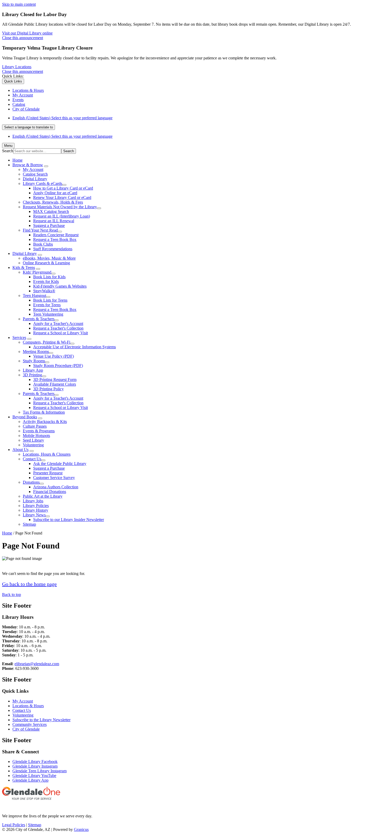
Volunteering (33, 445)
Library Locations (16, 67)
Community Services (29, 724)
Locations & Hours (28, 706)
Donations (31, 482)
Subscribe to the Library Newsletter (41, 720)
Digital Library (35, 179)
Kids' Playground (37, 272)
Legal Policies (13, 825)
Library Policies (36, 505)
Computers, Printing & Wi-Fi (46, 342)
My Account (33, 169)
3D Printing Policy (48, 389)
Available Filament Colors (54, 384)
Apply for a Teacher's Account (58, 323)
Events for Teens (47, 305)
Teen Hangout (34, 295)
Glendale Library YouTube (34, 775)
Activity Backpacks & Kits (45, 421)
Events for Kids (46, 281)
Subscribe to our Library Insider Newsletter (68, 519)
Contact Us (32, 459)
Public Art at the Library (42, 496)
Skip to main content (19, 4)
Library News (34, 515)
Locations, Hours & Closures (46, 454)
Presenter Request (47, 473)
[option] (195, 118)
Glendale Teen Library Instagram (39, 771)
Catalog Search (35, 174)
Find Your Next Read (40, 230)
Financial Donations (49, 491)
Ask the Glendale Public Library (59, 463)
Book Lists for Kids (49, 277)
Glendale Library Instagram (35, 766)
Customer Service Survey (54, 477)
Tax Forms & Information (44, 412)
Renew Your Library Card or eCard (62, 197)
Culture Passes (35, 426)
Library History (35, 510)
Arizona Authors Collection (55, 487)
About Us (20, 449)
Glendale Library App (30, 780)
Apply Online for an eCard (55, 193)
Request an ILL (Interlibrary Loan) (61, 216)
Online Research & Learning (46, 263)
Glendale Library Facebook (35, 761)
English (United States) (62, 118)
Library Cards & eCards (42, 183)
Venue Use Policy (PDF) (53, 356)
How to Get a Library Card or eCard (63, 188)
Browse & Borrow (27, 165)
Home (7, 533)
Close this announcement (22, 38)
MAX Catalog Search (51, 211)
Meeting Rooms (36, 351)
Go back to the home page (29, 584)
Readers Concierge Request (56, 235)
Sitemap (29, 524)
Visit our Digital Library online (27, 33)
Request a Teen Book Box (54, 239)
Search (7, 151)
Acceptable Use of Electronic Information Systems (74, 347)
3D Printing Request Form (54, 379)
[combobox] (28, 127)
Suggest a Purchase (49, 225)
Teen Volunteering (48, 314)
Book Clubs (43, 244)
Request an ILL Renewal (53, 221)
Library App (33, 370)
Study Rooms (34, 361)
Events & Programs (39, 431)
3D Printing (32, 375)
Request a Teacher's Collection (58, 328)
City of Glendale (26, 729)
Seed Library (33, 440)
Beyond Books (24, 417)
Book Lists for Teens (50, 300)
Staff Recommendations (52, 249)
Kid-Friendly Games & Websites (60, 286)
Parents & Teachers (38, 319)
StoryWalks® (44, 291)
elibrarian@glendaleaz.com (37, 664)
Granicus (81, 829)
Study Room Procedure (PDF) (58, 365)
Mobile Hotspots (36, 435)
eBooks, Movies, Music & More (49, 258)
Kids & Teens (23, 267)
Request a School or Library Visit (60, 333)
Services (19, 337)
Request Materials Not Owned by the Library (60, 207)
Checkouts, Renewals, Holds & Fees (53, 202)
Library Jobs (33, 501)
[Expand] (46, 166)
